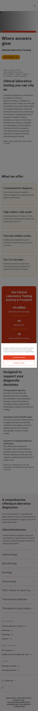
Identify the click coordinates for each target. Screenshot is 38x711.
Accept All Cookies (19, 357)
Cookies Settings (19, 363)
